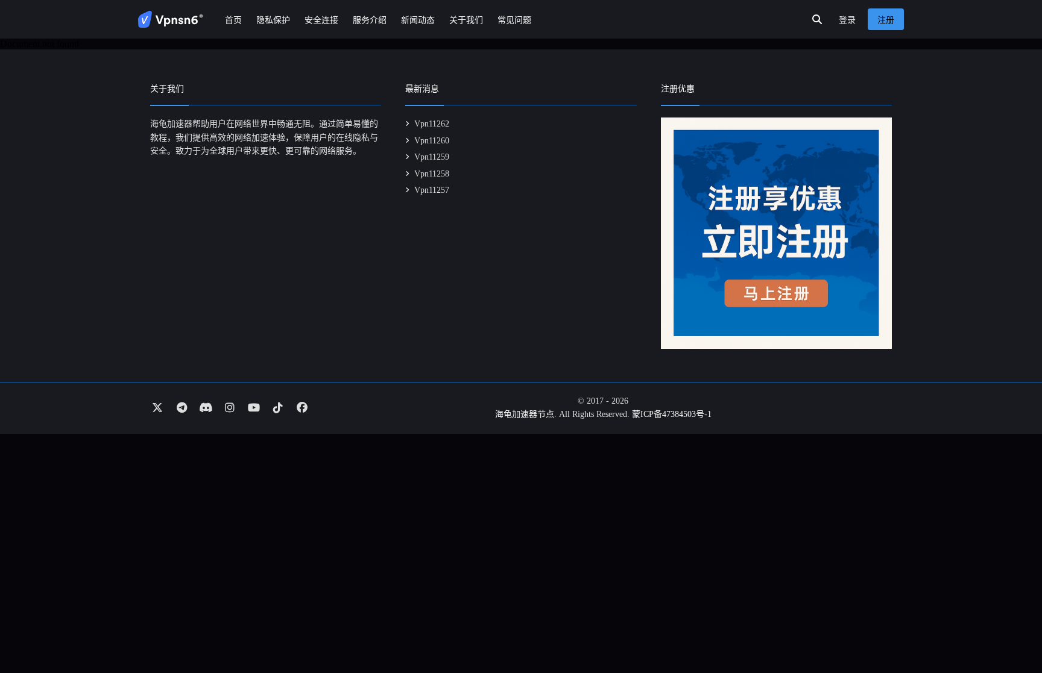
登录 (847, 20)
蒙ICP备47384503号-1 (672, 414)
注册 (885, 20)
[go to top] (1009, 629)
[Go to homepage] (170, 19)
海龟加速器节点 (524, 414)
